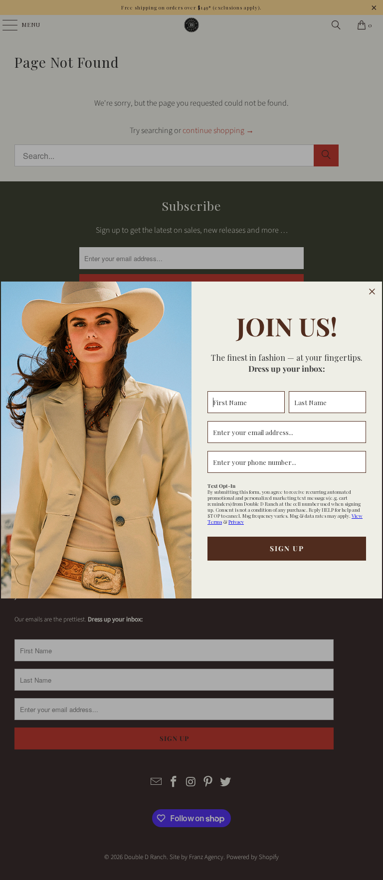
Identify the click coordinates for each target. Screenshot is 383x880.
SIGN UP (287, 548)
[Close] (372, 291)
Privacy (236, 521)
